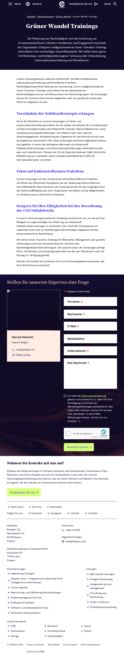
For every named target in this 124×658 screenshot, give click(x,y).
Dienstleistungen (46, 16)
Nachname (74, 314)
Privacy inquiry (70, 644)
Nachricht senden (77, 447)
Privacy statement (35, 644)
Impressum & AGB (35, 651)
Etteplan (31, 16)
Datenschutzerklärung (93, 395)
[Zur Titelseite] (62, 4)
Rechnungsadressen (90, 644)
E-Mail (71, 326)
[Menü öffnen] (10, 4)
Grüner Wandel (63, 16)
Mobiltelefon (76, 339)
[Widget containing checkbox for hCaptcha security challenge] (86, 433)
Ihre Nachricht (76, 363)
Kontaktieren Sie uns (22, 492)
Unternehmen (76, 351)
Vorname (73, 301)
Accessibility (54, 644)
